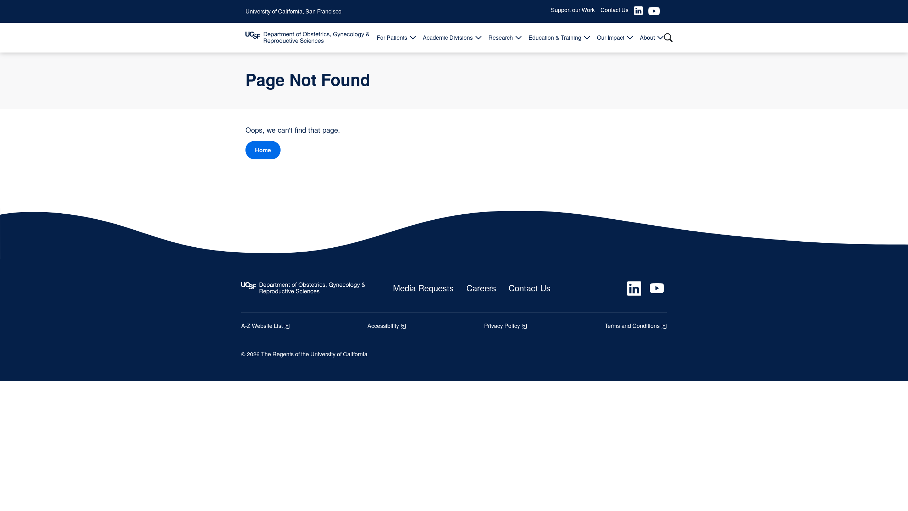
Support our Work (573, 10)
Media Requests (423, 287)
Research (500, 37)
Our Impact (610, 37)
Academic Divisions (448, 37)
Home (263, 150)
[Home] (307, 38)
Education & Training (554, 37)
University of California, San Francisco (293, 11)
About (647, 37)
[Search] (668, 38)
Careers (481, 287)
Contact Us (614, 10)
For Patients (392, 37)
